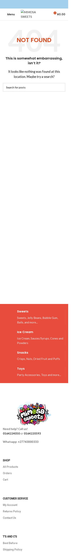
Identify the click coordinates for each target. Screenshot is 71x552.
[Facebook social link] (32, 4)
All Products (10, 466)
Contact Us (9, 517)
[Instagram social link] (36, 4)
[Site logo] (34, 14)
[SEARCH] (61, 87)
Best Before (10, 543)
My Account (10, 504)
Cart (5, 479)
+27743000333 (28, 441)
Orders (7, 473)
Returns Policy (12, 511)
